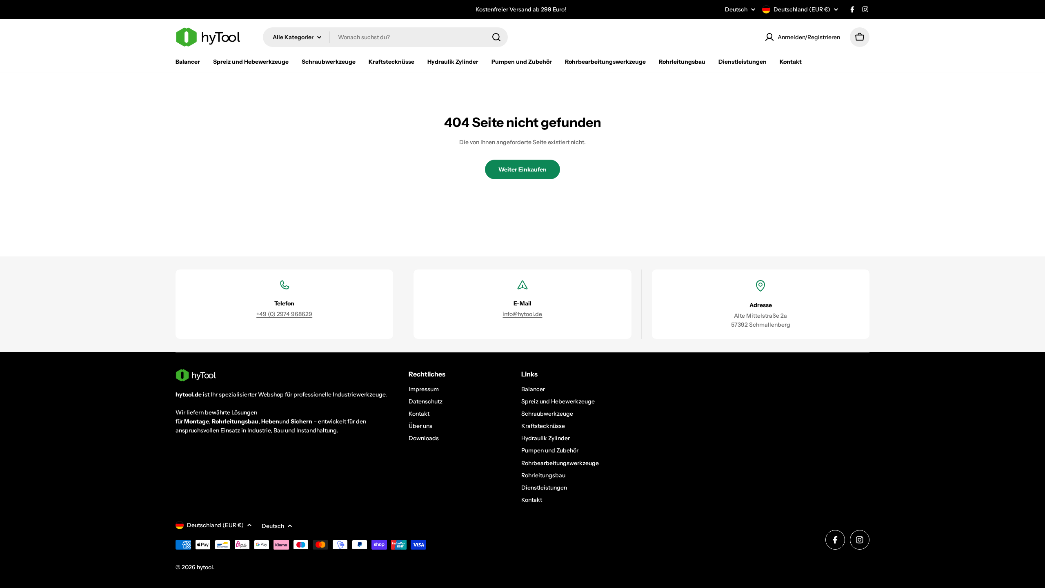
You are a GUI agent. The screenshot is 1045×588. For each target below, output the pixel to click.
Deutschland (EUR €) (802, 9)
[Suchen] (496, 37)
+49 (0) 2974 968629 (284, 314)
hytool (205, 567)
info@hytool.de (522, 314)
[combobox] (385, 37)
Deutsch (736, 9)
